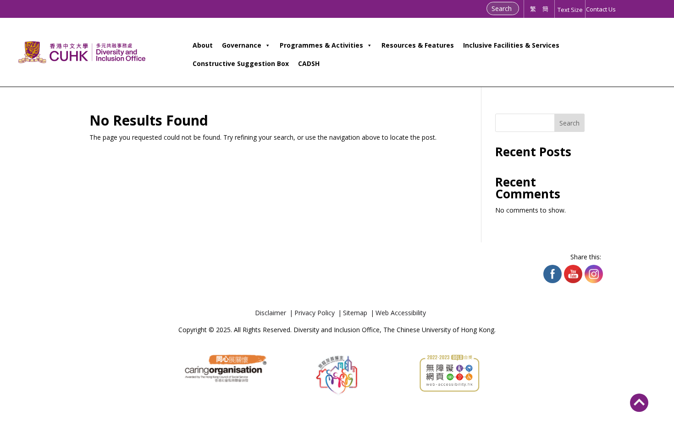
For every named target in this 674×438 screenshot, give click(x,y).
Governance (241, 45)
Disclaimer (270, 313)
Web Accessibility (401, 313)
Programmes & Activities (321, 45)
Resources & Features (417, 45)
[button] (639, 400)
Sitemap (355, 313)
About (203, 45)
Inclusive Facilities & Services (511, 45)
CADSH (309, 63)
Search (569, 123)
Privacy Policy (314, 313)
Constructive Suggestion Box (241, 63)
